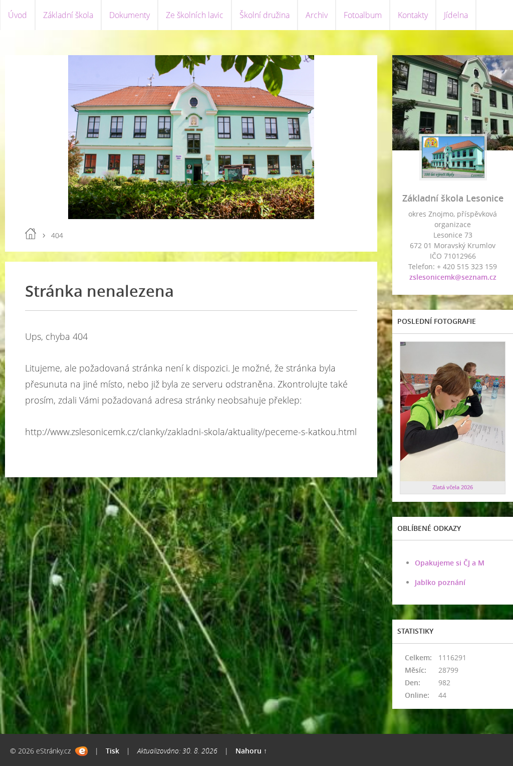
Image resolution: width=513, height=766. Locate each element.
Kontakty (413, 15)
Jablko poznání (440, 582)
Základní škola (68, 15)
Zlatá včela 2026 (452, 487)
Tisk (112, 750)
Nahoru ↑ (251, 750)
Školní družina (264, 15)
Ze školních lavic (194, 15)
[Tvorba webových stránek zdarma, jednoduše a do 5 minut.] (81, 751)
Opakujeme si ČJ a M (449, 562)
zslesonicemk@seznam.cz (452, 277)
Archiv (317, 15)
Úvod (17, 15)
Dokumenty (129, 15)
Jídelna (456, 15)
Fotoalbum (363, 15)
